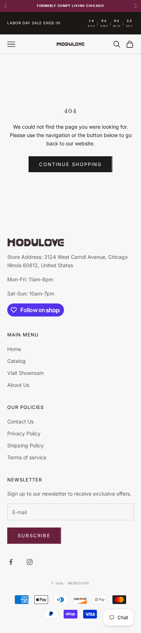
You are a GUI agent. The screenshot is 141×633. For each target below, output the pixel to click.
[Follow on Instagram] (29, 562)
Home (14, 349)
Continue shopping (70, 164)
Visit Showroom (25, 373)
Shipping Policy (25, 445)
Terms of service (26, 457)
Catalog (16, 361)
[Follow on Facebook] (10, 562)
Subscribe (34, 535)
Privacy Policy (23, 433)
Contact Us (20, 421)
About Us (18, 385)
